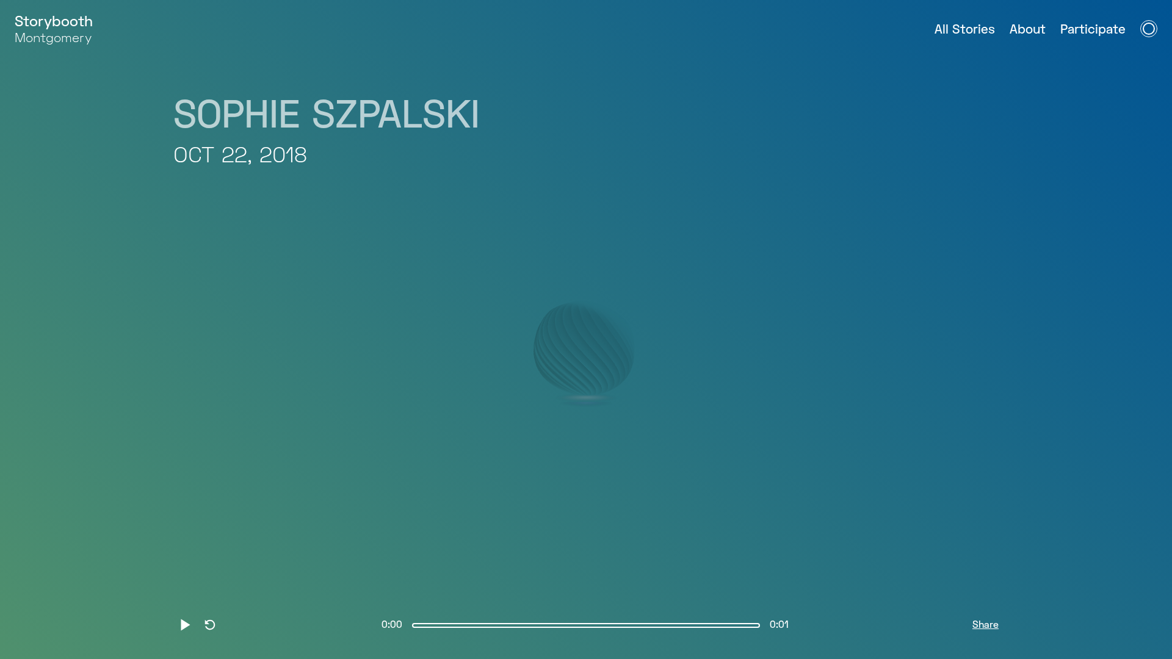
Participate (1093, 30)
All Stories (965, 30)
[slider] (586, 625)
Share (985, 625)
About (1028, 30)
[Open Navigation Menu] (1148, 28)
